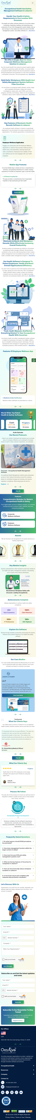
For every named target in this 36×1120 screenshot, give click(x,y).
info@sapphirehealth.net (12, 1087)
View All (18, 491)
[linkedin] (12, 1092)
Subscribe (18, 1002)
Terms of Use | (20, 1117)
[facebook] (2, 1092)
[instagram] (16, 1092)
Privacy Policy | (10, 1117)
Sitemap (28, 1117)
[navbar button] (33, 2)
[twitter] (7, 1092)
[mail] (2, 1086)
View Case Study (18, 695)
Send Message (8, 966)
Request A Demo (18, 1020)
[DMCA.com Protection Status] (6, 1111)
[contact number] (2, 1082)
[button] (16, 160)
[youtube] (21, 1092)
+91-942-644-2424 (11, 1082)
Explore (3, 484)
